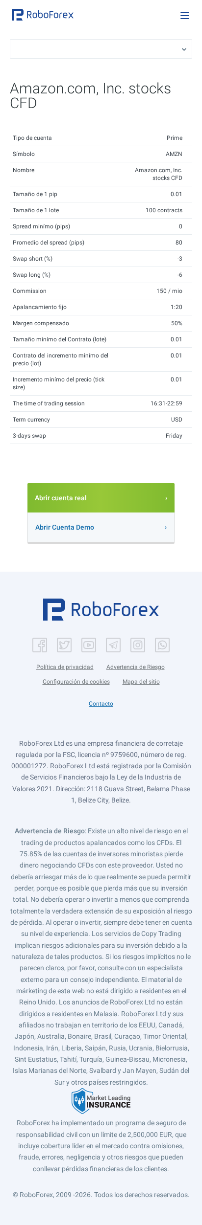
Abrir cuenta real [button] (61, 498)
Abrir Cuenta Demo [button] (64, 527)
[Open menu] (185, 15)
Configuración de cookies (76, 681)
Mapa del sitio (141, 681)
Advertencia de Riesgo (135, 667)
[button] (43, 15)
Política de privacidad (65, 667)
